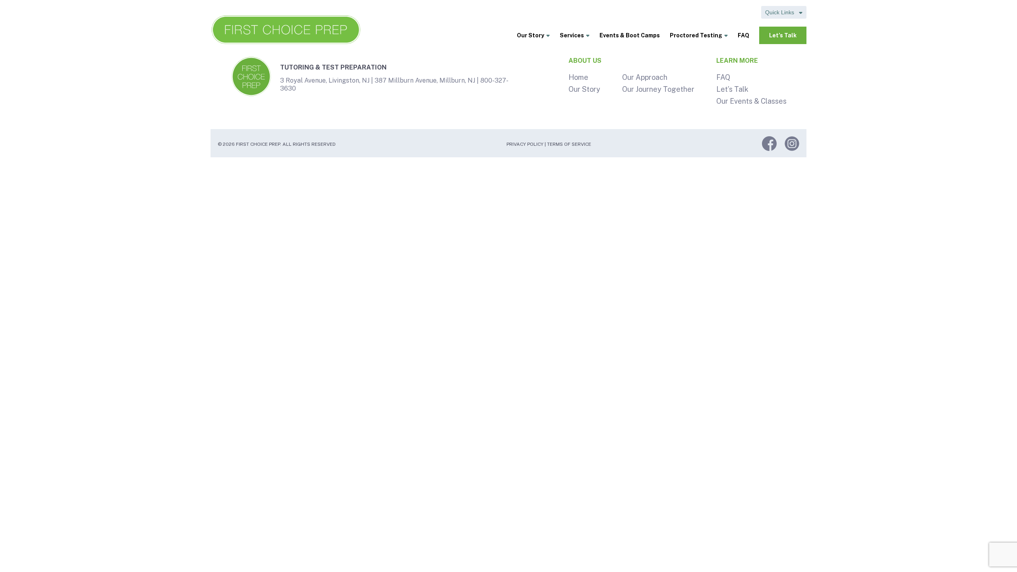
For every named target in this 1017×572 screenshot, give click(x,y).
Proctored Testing (696, 35)
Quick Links (780, 12)
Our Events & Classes (751, 101)
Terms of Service (569, 144)
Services (572, 35)
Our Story (530, 35)
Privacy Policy (525, 144)
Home (578, 77)
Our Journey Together (658, 89)
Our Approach (644, 77)
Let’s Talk (783, 35)
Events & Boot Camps (629, 35)
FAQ (743, 35)
